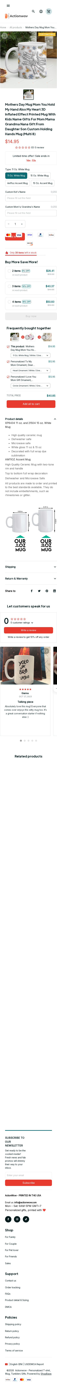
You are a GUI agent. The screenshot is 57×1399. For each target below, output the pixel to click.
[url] (25, 1202)
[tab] (21, 741)
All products (16, 27)
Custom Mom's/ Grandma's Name (22, 206)
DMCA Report (36, 1364)
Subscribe (28, 1182)
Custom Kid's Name (15, 192)
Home (3, 27)
